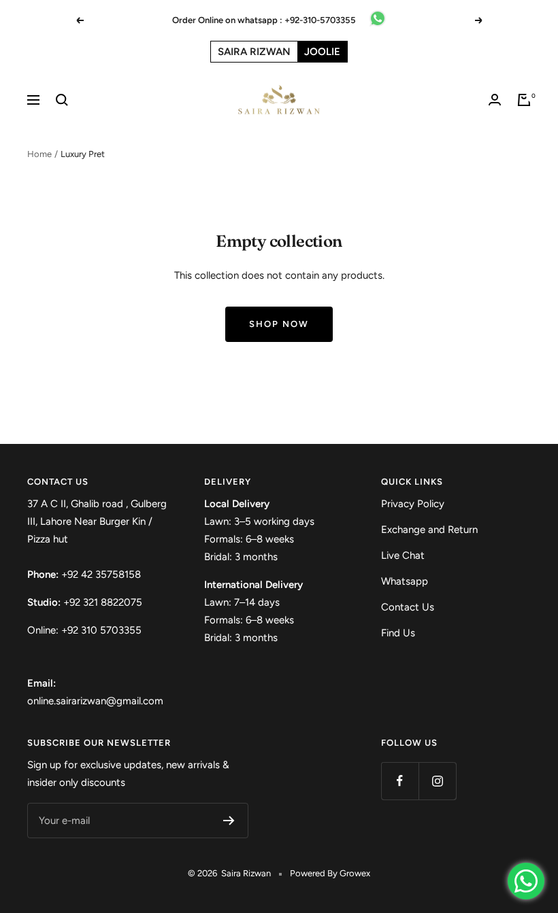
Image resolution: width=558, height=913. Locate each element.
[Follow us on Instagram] (437, 780)
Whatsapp (404, 581)
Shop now (279, 324)
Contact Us (407, 607)
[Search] (62, 100)
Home (39, 154)
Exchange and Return (429, 529)
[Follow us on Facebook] (400, 780)
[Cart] (524, 100)
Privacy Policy (412, 504)
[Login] (495, 99)
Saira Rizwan (254, 52)
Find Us (398, 633)
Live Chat (403, 555)
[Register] (229, 820)
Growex (355, 873)
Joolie (322, 52)
